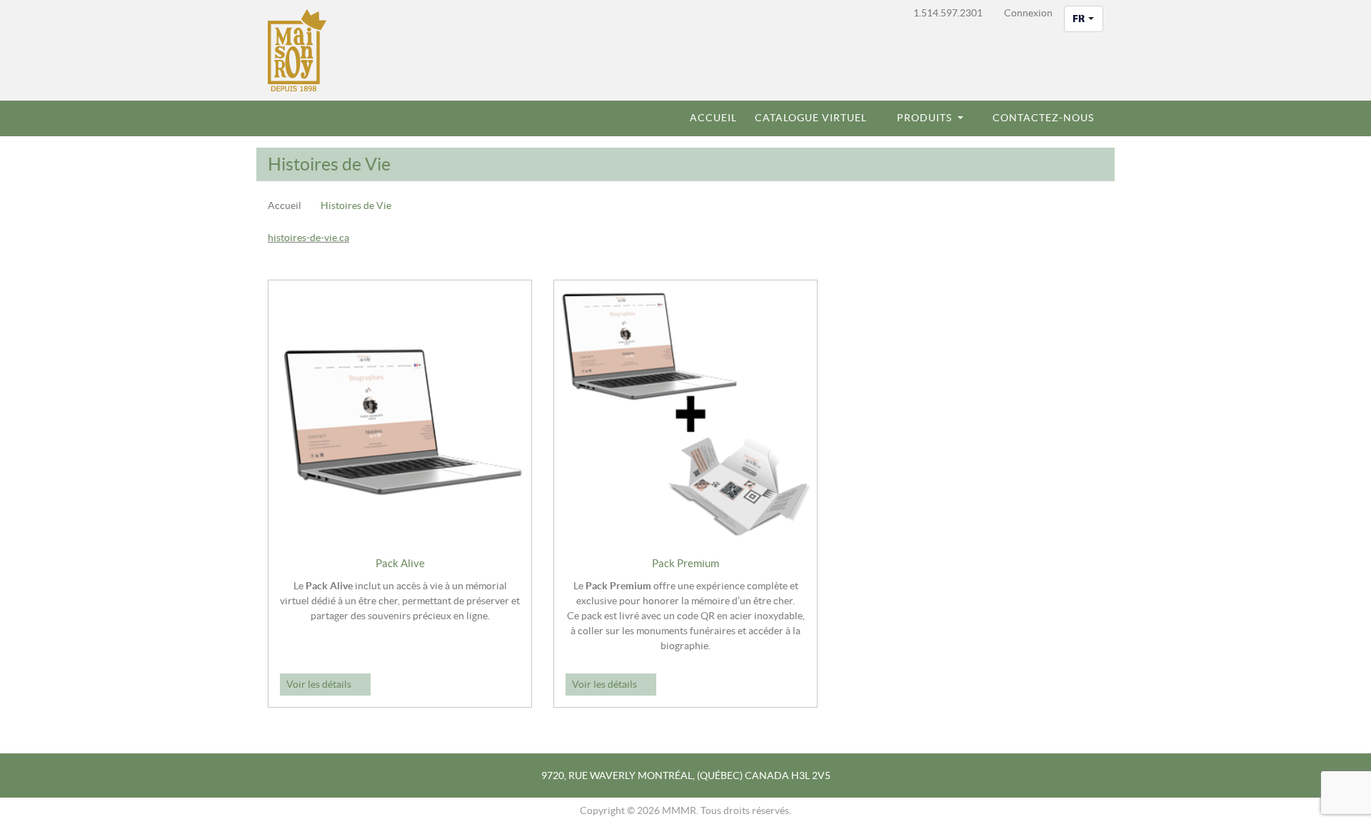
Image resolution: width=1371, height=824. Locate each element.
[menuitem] (707, 118)
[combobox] (1083, 19)
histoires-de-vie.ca (308, 237)
